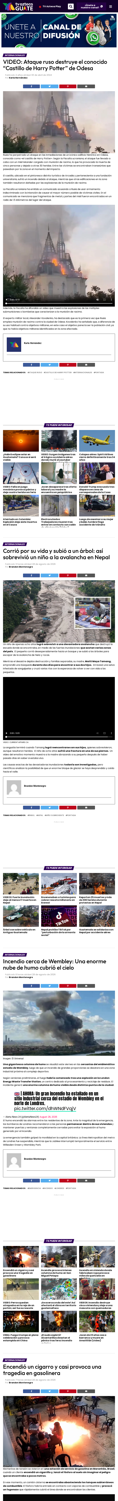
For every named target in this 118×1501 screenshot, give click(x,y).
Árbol (31, 815)
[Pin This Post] (68, 86)
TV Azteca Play (52, 6)
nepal (40, 815)
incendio (48, 1188)
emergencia (34, 1188)
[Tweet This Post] (49, 86)
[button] (71, 6)
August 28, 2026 (48, 1117)
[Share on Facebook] (31, 86)
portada (99, 373)
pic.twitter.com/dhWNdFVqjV (45, 1108)
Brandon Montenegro (21, 566)
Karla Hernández (18, 77)
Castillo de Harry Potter (58, 373)
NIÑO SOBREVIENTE (55, 815)
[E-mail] (8, 360)
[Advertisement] (59, 400)
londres (59, 1188)
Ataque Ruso (35, 373)
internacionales (83, 373)
